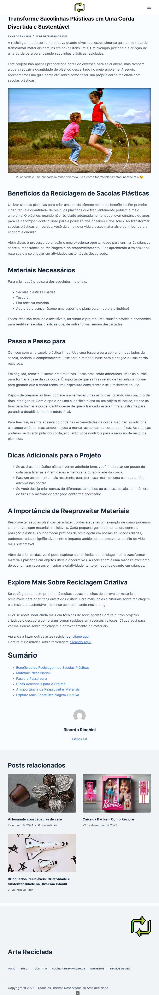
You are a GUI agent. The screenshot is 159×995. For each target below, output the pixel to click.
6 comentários (47, 825)
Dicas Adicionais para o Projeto (41, 684)
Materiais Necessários (33, 673)
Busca (24, 968)
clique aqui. (81, 636)
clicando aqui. (80, 642)
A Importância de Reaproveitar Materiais (48, 689)
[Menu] (149, 7)
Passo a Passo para (31, 678)
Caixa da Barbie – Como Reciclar (109, 819)
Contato (41, 968)
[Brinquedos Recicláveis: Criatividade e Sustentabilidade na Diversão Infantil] (42, 853)
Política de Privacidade (68, 968)
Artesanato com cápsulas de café (35, 819)
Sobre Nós (97, 968)
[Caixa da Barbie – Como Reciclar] (117, 793)
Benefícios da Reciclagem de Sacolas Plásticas (52, 667)
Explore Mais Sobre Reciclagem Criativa (47, 695)
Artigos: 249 (79, 739)
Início (11, 968)
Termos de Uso (120, 968)
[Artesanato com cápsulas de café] (42, 793)
